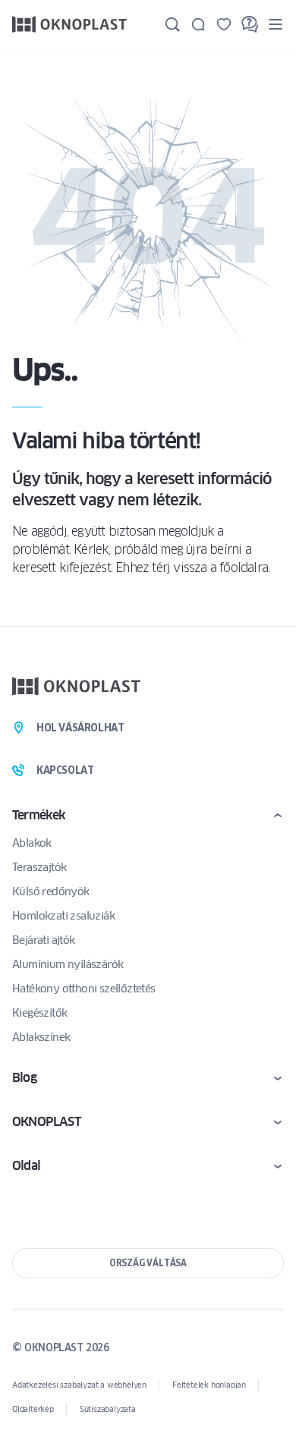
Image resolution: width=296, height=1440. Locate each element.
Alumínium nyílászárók (67, 964)
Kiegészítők (39, 1013)
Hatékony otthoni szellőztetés (84, 988)
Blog (24, 1078)
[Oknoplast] (70, 24)
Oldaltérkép (33, 1409)
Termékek (39, 815)
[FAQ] (249, 24)
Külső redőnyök (51, 891)
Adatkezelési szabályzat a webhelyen (79, 1385)
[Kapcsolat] (198, 24)
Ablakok (32, 843)
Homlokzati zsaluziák (63, 916)
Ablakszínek (41, 1037)
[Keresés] (172, 24)
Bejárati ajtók (43, 940)
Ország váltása (148, 1263)
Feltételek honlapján (209, 1385)
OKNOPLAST (46, 1122)
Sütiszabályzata (108, 1409)
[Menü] (275, 24)
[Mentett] (224, 24)
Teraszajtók (39, 867)
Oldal (26, 1166)
